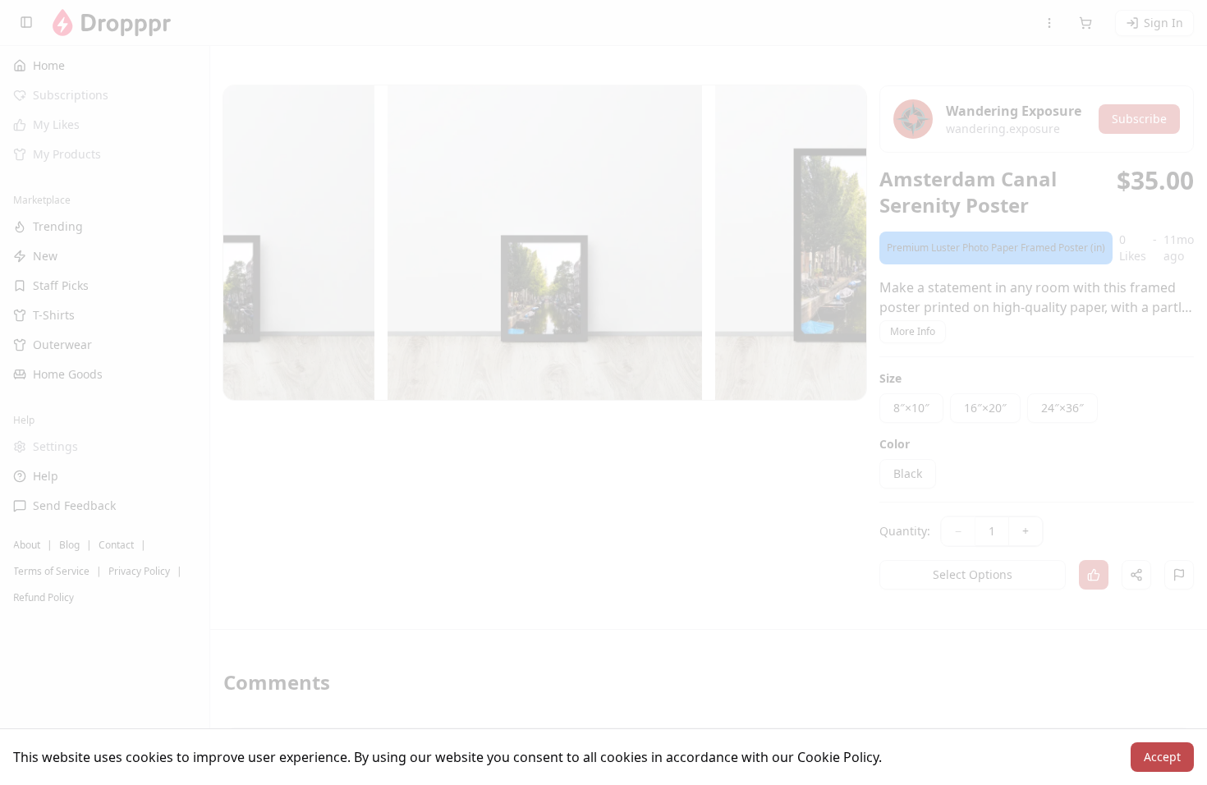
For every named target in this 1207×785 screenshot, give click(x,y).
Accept (1162, 756)
